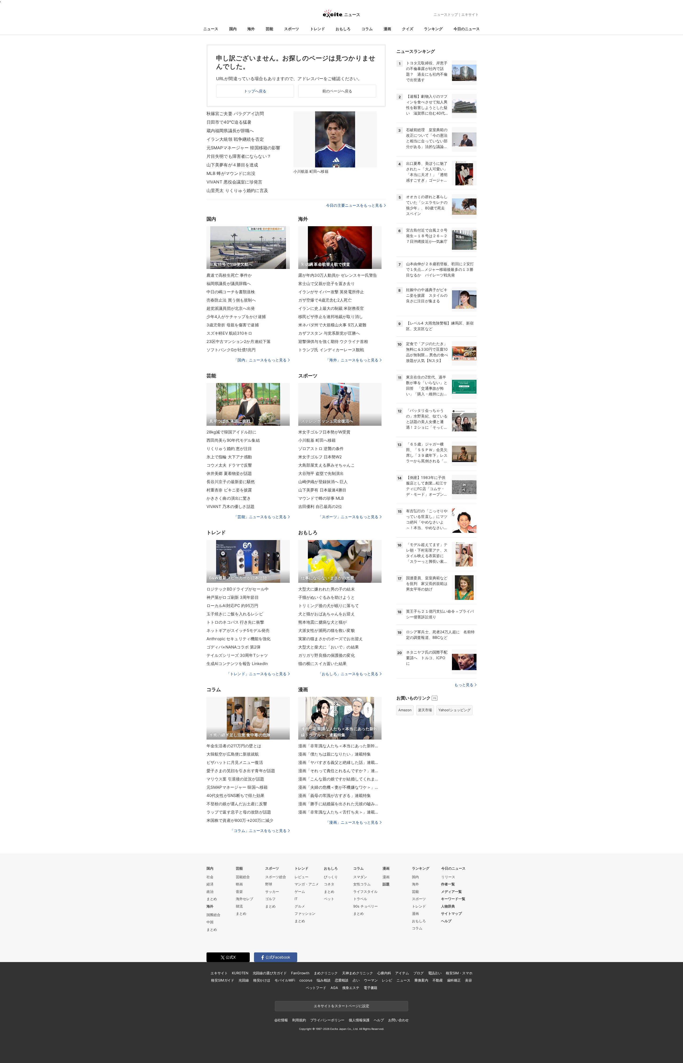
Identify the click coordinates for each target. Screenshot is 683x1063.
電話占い (435, 973)
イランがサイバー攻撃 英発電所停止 (331, 291)
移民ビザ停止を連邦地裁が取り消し (330, 316)
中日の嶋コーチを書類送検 (231, 291)
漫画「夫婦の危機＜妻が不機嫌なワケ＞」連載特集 (340, 787)
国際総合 (213, 915)
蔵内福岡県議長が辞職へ (230, 130)
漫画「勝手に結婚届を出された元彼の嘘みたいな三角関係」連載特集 (340, 803)
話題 (386, 884)
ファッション (305, 913)
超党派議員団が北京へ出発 (231, 308)
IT (296, 899)
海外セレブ (244, 899)
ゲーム (300, 891)
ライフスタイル (365, 891)
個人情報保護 (359, 1020)
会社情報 (281, 1020)
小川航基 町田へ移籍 (317, 440)
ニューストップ (446, 14)
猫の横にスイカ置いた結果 (322, 663)
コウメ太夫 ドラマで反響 (229, 465)
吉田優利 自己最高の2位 (320, 506)
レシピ (387, 980)
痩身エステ (350, 988)
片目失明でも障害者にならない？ (239, 156)
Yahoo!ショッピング (454, 710)
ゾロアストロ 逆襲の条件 (321, 448)
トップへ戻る (255, 91)
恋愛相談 (341, 980)
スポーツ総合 (275, 877)
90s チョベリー (365, 906)
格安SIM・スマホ (459, 973)
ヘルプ (446, 921)
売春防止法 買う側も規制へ (231, 300)
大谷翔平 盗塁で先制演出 (321, 473)
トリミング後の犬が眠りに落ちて (328, 605)
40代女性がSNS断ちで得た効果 (235, 795)
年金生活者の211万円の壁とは (234, 745)
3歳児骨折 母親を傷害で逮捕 (233, 324)
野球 (268, 884)
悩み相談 (323, 980)
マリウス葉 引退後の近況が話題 (235, 778)
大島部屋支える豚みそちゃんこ (326, 465)
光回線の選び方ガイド (270, 973)
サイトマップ (451, 913)
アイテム (402, 973)
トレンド (317, 28)
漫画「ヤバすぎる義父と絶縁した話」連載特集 (340, 762)
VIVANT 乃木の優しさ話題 (231, 506)
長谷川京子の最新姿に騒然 (231, 481)
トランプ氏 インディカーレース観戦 (331, 349)
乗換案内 (421, 980)
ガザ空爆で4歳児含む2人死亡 (325, 300)
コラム (367, 28)
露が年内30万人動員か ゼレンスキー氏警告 (337, 275)
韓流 (239, 906)
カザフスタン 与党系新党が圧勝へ (329, 333)
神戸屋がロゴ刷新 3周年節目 (233, 597)
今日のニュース (467, 28)
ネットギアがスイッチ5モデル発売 (238, 630)
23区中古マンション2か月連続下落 (239, 341)
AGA (334, 988)
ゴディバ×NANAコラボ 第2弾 (233, 647)
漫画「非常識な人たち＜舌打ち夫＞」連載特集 (340, 812)
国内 (233, 28)
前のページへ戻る (337, 91)
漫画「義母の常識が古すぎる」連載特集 (334, 795)
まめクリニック (326, 973)
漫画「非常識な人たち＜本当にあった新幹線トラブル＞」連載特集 (340, 745)
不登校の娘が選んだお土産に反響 (237, 803)
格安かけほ (261, 980)
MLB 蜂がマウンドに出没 (231, 173)
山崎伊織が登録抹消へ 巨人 (323, 481)
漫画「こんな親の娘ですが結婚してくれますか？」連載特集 (340, 778)
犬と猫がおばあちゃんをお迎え (326, 613)
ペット (329, 899)
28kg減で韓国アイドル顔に (231, 432)
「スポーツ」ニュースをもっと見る (348, 516)
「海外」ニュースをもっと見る (351, 360)
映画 (239, 884)
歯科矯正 (454, 980)
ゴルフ (270, 899)
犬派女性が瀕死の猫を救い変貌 (326, 630)
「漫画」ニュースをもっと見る (351, 822)
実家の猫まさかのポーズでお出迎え (330, 638)
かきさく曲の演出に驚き (229, 498)
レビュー (301, 877)
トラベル (360, 899)
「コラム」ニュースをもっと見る (258, 830)
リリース (448, 877)
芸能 (269, 28)
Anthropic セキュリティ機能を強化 (239, 638)
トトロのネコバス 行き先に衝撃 (235, 622)
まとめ (212, 899)
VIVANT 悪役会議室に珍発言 (234, 182)
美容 (468, 980)
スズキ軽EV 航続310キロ (229, 333)
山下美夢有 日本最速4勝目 (322, 490)
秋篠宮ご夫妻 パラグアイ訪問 (235, 113)
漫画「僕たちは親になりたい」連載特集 (334, 754)
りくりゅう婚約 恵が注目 (229, 448)
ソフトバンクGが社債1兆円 (231, 349)
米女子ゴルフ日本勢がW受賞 (324, 432)
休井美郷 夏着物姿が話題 (229, 473)
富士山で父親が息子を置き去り (326, 283)
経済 (210, 884)
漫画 (387, 28)
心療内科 (384, 973)
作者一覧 (448, 884)
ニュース (210, 28)
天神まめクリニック (357, 973)
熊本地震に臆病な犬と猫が (322, 622)
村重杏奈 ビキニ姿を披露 (229, 490)
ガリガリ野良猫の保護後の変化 (326, 655)
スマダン (360, 877)
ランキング (433, 28)
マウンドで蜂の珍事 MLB (321, 498)
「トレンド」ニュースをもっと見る (256, 673)
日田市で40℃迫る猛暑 (229, 122)
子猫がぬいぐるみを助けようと (326, 597)
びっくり (331, 877)
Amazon (405, 710)
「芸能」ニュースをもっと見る (260, 516)
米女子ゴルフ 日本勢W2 (320, 456)
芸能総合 (243, 877)
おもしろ (343, 28)
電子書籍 (370, 988)
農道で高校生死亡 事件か (229, 275)
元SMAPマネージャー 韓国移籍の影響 (243, 147)
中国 (210, 922)
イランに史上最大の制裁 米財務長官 (331, 308)
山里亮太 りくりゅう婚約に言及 (237, 190)
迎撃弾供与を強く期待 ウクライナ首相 (333, 341)
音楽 (239, 891)
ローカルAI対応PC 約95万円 (232, 605)
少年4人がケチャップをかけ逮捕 (236, 316)
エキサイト (470, 14)
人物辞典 (448, 906)
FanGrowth (300, 973)
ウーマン (371, 980)
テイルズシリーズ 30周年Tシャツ (237, 655)
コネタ (329, 884)
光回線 (244, 980)
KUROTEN (240, 973)
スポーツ (291, 28)
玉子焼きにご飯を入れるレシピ (235, 613)
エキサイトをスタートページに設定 (341, 1006)
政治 (210, 891)
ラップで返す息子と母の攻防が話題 (239, 812)
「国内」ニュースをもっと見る (260, 360)
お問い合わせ (398, 1020)
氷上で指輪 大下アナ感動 (229, 456)
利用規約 (299, 1020)
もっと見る (463, 684)
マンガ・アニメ (307, 884)
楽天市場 (425, 710)
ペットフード (316, 988)
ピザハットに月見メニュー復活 (235, 762)
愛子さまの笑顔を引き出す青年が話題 (241, 770)
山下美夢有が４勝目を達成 (232, 164)
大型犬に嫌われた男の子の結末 (326, 589)
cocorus (305, 980)
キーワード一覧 (453, 899)
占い (356, 980)
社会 (210, 877)
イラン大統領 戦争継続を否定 (235, 139)
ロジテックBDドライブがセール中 (238, 589)
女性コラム (362, 884)
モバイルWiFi (285, 980)
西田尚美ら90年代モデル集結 (233, 440)
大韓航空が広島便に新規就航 (233, 754)
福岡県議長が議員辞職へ (229, 283)
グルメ (300, 906)
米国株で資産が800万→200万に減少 (240, 820)
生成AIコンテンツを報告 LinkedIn (237, 663)
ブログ (418, 973)
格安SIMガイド (222, 980)
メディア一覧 (451, 891)
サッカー (272, 891)
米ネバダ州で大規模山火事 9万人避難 (332, 324)
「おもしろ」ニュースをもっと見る (348, 673)
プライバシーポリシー (327, 1020)
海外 (251, 28)
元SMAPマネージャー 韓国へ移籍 (237, 787)
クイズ (407, 28)
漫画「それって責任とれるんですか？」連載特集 (340, 770)
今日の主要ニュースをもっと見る (354, 205)
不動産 (437, 980)
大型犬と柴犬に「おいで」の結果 (328, 647)
